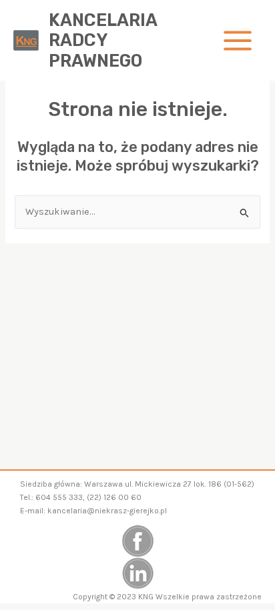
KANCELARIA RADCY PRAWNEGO (103, 40)
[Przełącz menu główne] (238, 41)
